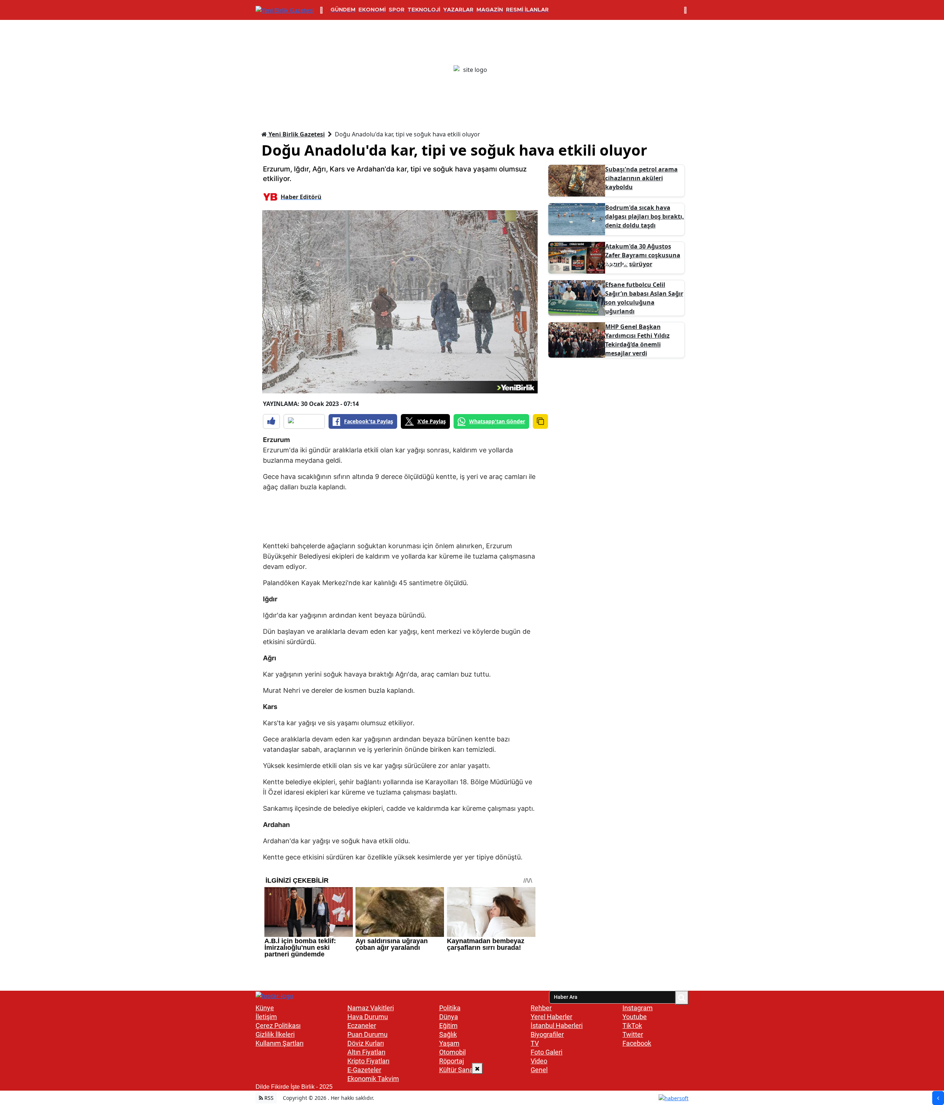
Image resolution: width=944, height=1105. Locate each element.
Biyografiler (547, 1034)
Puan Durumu (367, 1034)
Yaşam (449, 1043)
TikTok (632, 1025)
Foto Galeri (546, 1052)
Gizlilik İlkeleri (275, 1034)
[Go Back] (938, 1098)
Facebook (636, 1043)
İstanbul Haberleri (557, 1025)
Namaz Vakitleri (370, 1008)
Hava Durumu (367, 1017)
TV (535, 1043)
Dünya (448, 1017)
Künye (265, 1008)
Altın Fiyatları (366, 1052)
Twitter (632, 1034)
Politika (450, 1008)
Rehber (541, 1008)
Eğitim (448, 1025)
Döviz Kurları (365, 1043)
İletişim (266, 1017)
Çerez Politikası (278, 1025)
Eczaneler (361, 1025)
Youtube (634, 1017)
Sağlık (448, 1034)
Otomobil (452, 1052)
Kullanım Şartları (279, 1043)
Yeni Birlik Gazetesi (296, 134)
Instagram (637, 1008)
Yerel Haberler (551, 1017)
